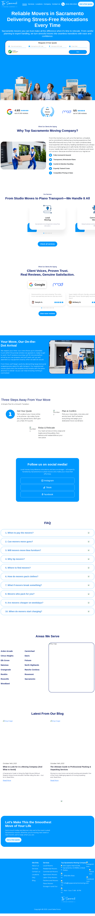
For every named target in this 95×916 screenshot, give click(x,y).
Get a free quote (86, 4)
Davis (27, 656)
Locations (39, 4)
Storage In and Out (50, 886)
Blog (34, 880)
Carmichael (30, 651)
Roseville (5, 679)
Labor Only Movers (50, 877)
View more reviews (47, 313)
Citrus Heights (7, 656)
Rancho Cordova (32, 670)
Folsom (28, 660)
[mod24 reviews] (57, 284)
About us (35, 866)
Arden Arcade (7, 651)
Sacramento (30, 679)
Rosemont (29, 674)
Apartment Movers (50, 874)
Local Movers (48, 866)
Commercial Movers (50, 872)
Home (24, 4)
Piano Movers (48, 883)
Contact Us (56, 4)
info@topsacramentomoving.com (76, 883)
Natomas (5, 665)
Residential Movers (50, 869)
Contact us (36, 872)
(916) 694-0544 (71, 4)
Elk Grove (5, 660)
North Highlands (32, 665)
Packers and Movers (50, 880)
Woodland (5, 684)
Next (78, 52)
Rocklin (4, 674)
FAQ (33, 877)
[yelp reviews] (37, 284)
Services (35, 869)
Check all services (47, 244)
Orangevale (6, 670)
